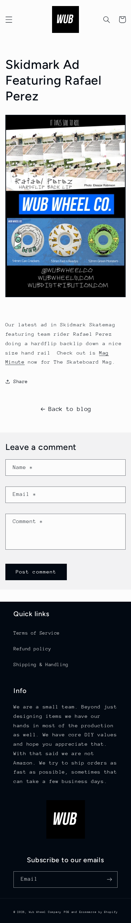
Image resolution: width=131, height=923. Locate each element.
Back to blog (69, 409)
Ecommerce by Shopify (98, 912)
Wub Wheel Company (45, 912)
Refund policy (32, 648)
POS (67, 912)
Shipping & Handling (41, 664)
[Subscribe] (109, 879)
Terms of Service (36, 633)
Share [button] (20, 381)
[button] (8, 19)
